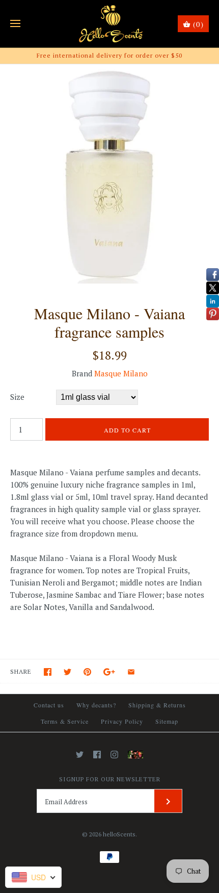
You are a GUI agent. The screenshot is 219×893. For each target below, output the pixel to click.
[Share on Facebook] (47, 672)
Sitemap (166, 721)
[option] (109, 174)
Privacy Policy (122, 721)
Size (17, 397)
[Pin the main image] (87, 672)
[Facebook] (97, 754)
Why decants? (96, 705)
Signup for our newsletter (109, 779)
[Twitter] (80, 754)
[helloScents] (109, 23)
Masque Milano (121, 373)
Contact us (49, 705)
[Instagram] (114, 754)
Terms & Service (65, 721)
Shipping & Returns (157, 705)
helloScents (119, 834)
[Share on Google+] (109, 672)
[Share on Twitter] (67, 672)
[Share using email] (131, 672)
